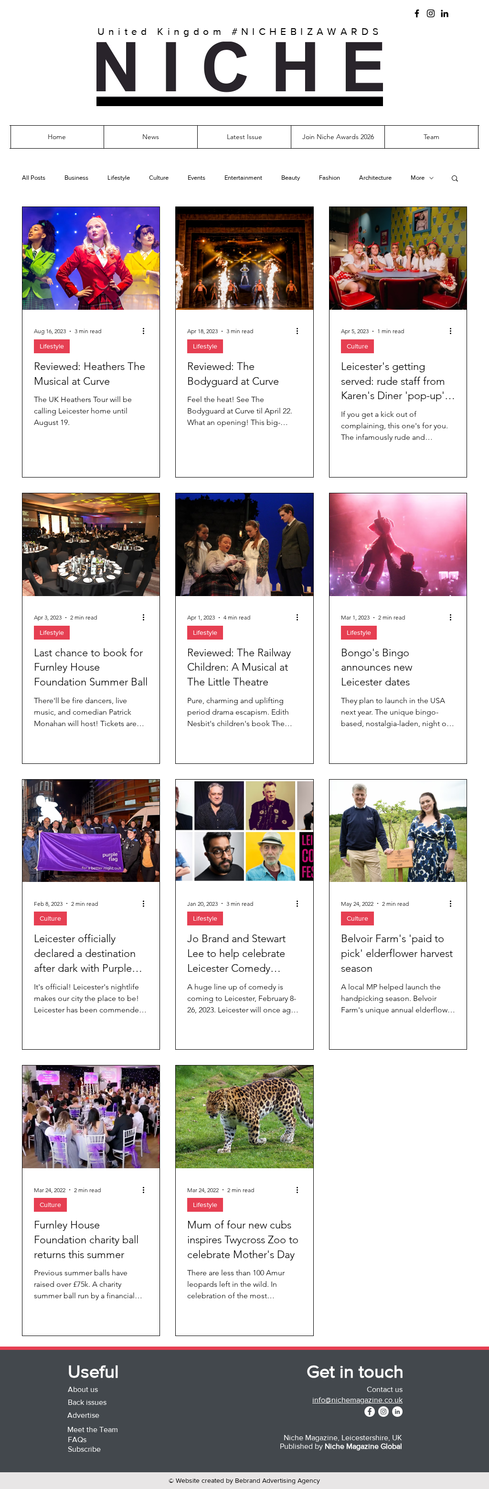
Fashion (329, 177)
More (418, 177)
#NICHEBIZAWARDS (307, 31)
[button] (239, 102)
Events (196, 177)
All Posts (33, 177)
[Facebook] (417, 13)
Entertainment (243, 177)
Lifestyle (118, 177)
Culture (159, 177)
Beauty (290, 177)
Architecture (375, 177)
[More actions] (146, 331)
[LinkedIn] (444, 13)
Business (76, 177)
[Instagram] (430, 13)
